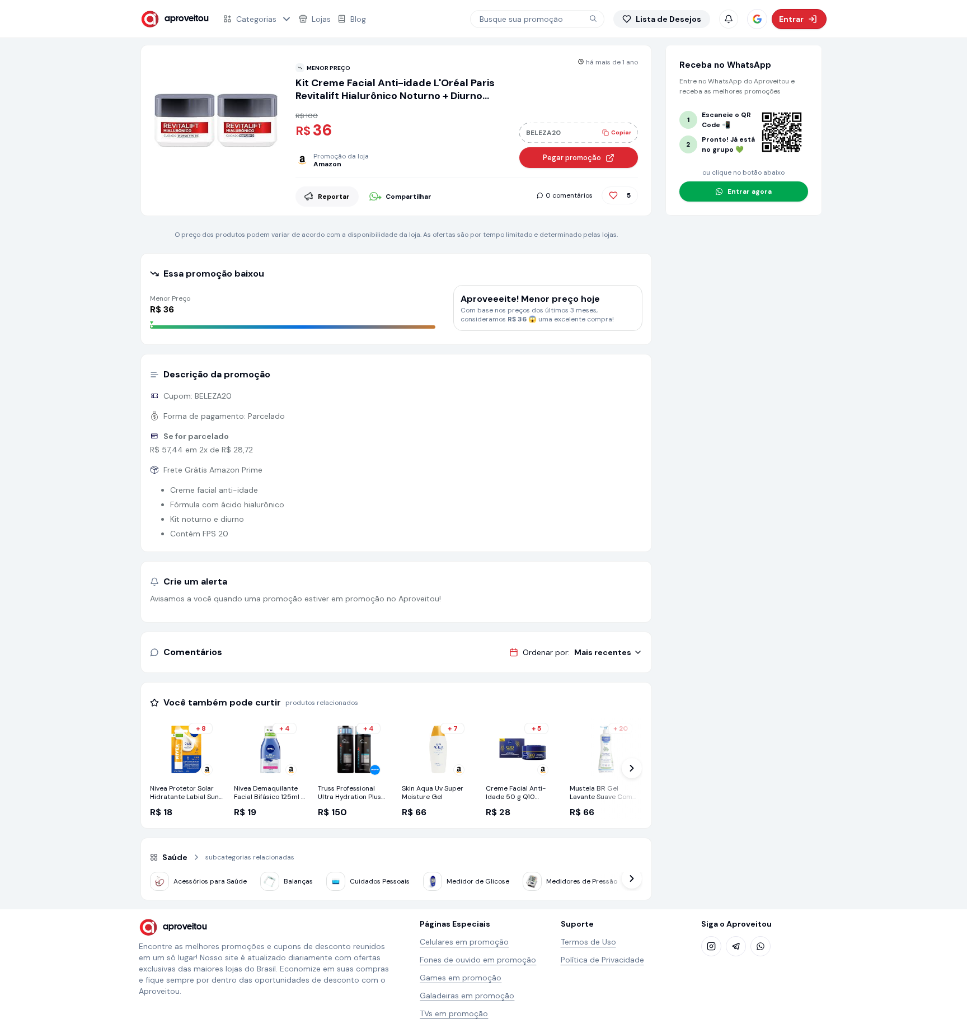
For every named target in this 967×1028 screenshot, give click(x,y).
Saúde (174, 857)
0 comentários (569, 195)
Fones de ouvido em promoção (478, 960)
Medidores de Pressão (581, 881)
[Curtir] (613, 195)
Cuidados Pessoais (380, 881)
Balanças (298, 881)
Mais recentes (602, 652)
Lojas (321, 19)
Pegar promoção (572, 157)
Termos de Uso (588, 942)
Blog (358, 19)
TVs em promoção (454, 1013)
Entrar (791, 19)
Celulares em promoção (464, 942)
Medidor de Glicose (478, 881)
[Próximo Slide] (632, 768)
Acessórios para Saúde (210, 881)
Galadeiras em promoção (467, 995)
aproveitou (187, 19)
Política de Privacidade (602, 960)
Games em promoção (460, 978)
